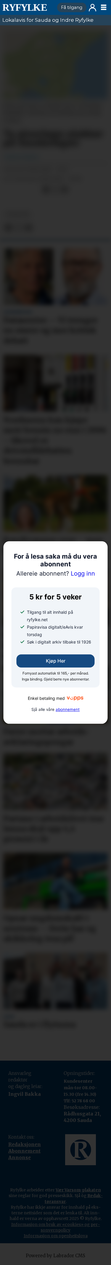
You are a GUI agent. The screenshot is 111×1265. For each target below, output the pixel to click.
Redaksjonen (24, 1144)
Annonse (19, 1157)
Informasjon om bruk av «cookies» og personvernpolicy (55, 1227)
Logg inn (92, 7)
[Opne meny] (103, 7)
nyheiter (17, 214)
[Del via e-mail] (64, 189)
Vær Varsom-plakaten (78, 1190)
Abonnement (24, 1151)
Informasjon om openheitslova (56, 1235)
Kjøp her (55, 661)
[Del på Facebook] (45, 189)
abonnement (68, 709)
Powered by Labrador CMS (55, 1255)
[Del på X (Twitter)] (55, 189)
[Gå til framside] (27, 7)
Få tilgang (71, 7)
